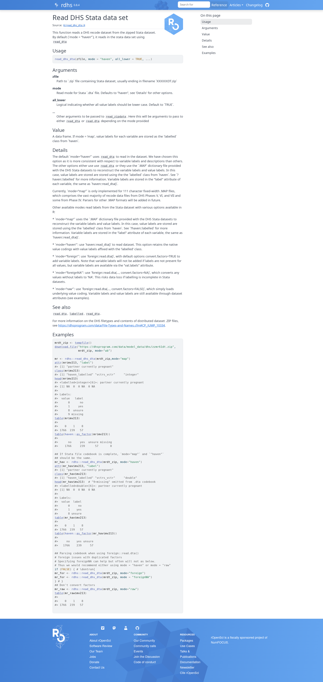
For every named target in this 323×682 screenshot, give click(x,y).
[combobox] (194, 4)
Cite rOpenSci (189, 672)
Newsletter (187, 667)
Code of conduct (145, 662)
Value (206, 34)
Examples (209, 53)
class (59, 370)
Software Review (100, 645)
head (58, 378)
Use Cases (187, 645)
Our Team (96, 651)
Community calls (145, 645)
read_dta (60, 41)
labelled (76, 313)
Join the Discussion (147, 656)
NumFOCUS (219, 642)
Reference (219, 5)
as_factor (84, 434)
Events (138, 651)
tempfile (81, 342)
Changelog (254, 5)
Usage (206, 22)
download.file (66, 346)
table (59, 418)
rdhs (66, 5)
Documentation (190, 662)
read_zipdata (116, 116)
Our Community (144, 640)
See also (208, 47)
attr (58, 362)
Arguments (210, 28)
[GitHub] (267, 5)
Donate (94, 662)
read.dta (92, 121)
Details (207, 40)
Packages (186, 640)
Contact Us (96, 667)
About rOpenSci (100, 640)
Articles (235, 5)
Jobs (92, 656)
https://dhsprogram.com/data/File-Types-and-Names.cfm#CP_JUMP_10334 (111, 325)
